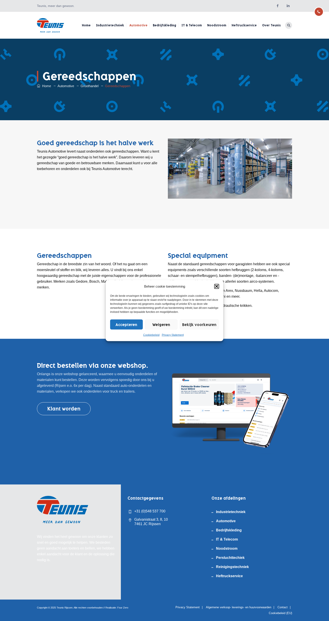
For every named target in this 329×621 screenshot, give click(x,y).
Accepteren (126, 324)
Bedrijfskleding (164, 25)
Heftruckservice (244, 25)
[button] (216, 286)
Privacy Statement (173, 334)
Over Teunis (271, 25)
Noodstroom (216, 25)
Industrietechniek (110, 25)
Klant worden (63, 408)
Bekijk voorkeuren (199, 324)
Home (86, 25)
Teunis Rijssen (65, 607)
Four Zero (122, 607)
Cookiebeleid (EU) (280, 613)
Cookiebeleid (151, 334)
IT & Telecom (192, 25)
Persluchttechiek (230, 558)
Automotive (138, 25)
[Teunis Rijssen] (50, 25)
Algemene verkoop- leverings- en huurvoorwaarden (238, 607)
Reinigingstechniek (232, 567)
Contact (283, 607)
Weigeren (161, 324)
